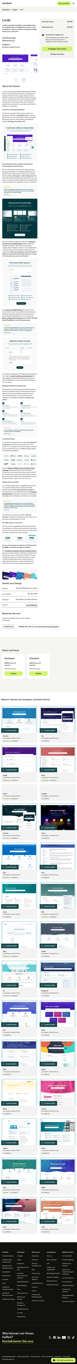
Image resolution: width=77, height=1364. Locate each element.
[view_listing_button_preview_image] (15, 64)
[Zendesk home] (7, 3)
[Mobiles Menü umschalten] (73, 3)
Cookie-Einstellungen (47, 1356)
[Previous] (16, 80)
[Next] (23, 80)
